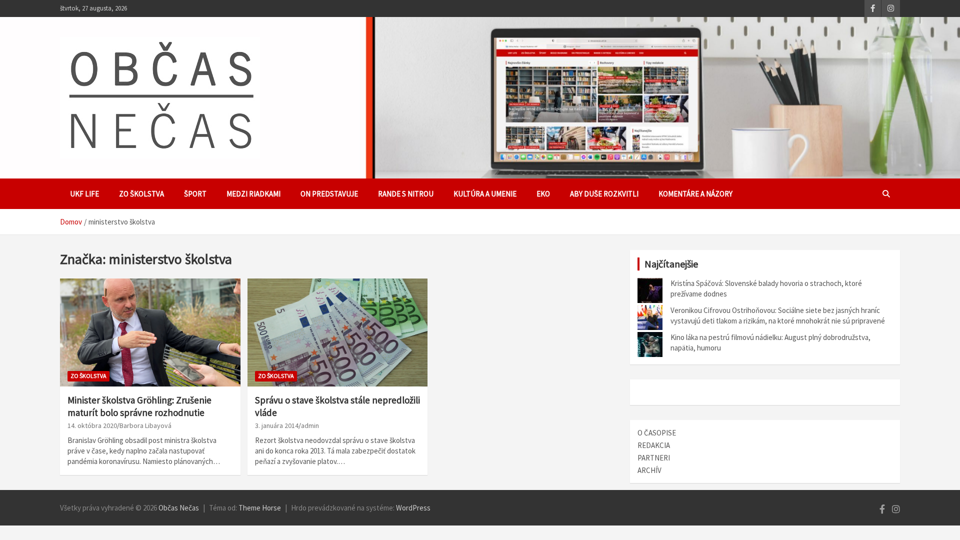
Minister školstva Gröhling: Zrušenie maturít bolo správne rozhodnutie (140, 406)
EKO (543, 193)
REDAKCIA (654, 445)
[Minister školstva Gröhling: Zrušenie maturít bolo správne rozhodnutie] (150, 332)
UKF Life (84, 193)
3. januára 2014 (276, 425)
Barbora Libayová (146, 425)
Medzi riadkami (253, 193)
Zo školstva (141, 193)
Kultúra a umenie (485, 193)
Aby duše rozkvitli (604, 193)
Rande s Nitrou (406, 193)
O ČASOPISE (657, 433)
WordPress (413, 507)
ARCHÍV (650, 470)
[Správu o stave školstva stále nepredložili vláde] (337, 332)
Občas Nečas (178, 507)
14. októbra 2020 (92, 425)
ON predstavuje (329, 193)
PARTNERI (654, 457)
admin (310, 425)
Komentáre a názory (695, 193)
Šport (195, 193)
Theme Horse (259, 507)
